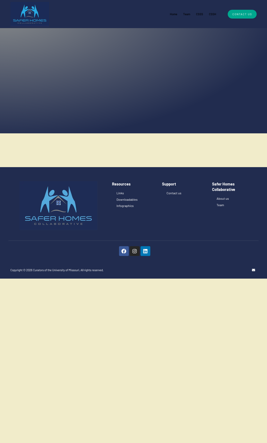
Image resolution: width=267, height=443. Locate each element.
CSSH (212, 14)
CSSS (199, 14)
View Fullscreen (77, 136)
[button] (97, 315)
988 (123, 86)
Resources (137, 86)
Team (186, 14)
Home (173, 14)
